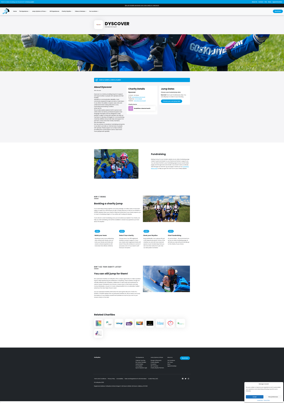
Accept (255, 397)
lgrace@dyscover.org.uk (138, 97)
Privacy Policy (267, 400)
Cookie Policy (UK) (153, 378)
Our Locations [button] (93, 11)
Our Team (170, 362)
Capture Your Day (140, 360)
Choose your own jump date (171, 101)
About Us (254, 2)
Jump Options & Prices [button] (39, 11)
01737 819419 (138, 99)
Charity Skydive (155, 362)
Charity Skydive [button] (66, 11)
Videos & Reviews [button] (80, 11)
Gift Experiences (54, 11)
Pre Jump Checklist (141, 362)
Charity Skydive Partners (157, 368)
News (269, 2)
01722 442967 (30, 2)
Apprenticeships (277, 2)
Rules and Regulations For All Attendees (136, 378)
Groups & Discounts (156, 360)
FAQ (266, 2)
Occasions (153, 364)
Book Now (278, 11)
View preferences (273, 397)
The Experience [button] (23, 11)
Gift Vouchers (154, 366)
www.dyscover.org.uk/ (111, 27)
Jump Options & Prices (157, 357)
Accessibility (119, 378)
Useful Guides (139, 364)
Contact (260, 2)
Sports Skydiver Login (141, 368)
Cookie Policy (260, 400)
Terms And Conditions (100, 378)
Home (15, 11)
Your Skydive (139, 366)
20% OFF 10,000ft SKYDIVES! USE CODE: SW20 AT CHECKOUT (142, 5)
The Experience (140, 357)
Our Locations (171, 360)
